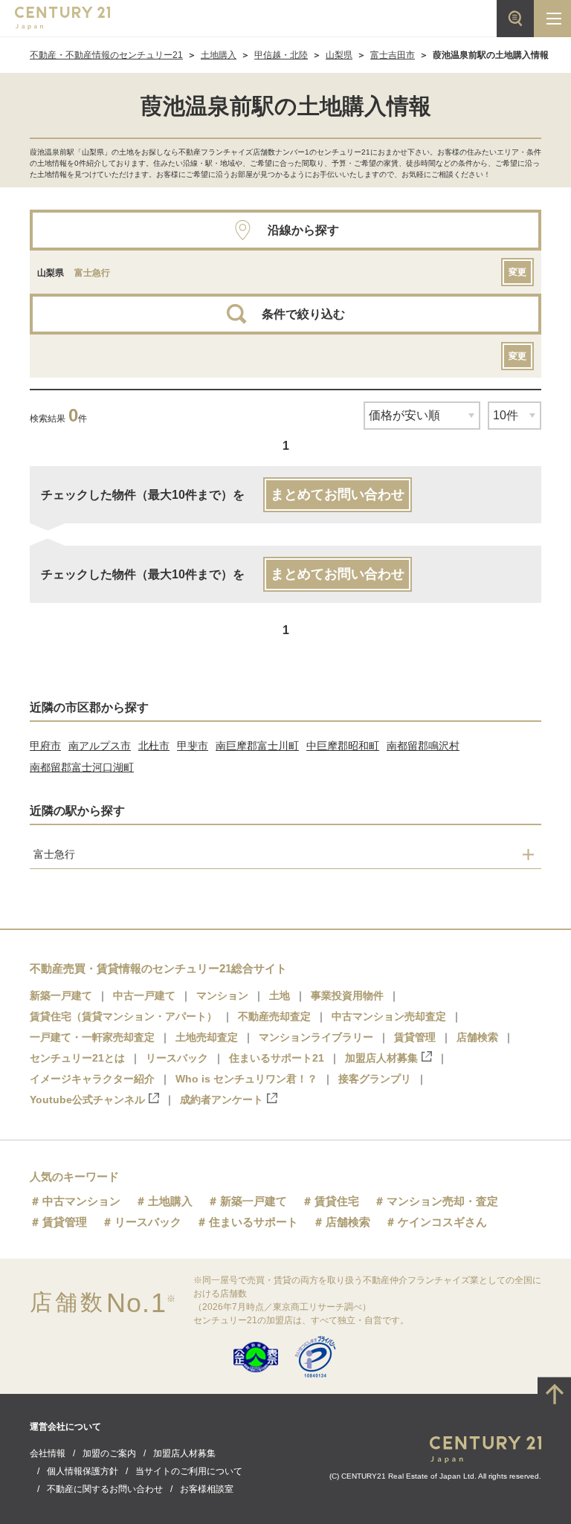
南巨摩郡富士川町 (257, 746)
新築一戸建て (61, 995)
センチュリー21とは (77, 1058)
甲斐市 (192, 746)
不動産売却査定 (274, 1016)
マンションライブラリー (316, 1037)
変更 (517, 272)
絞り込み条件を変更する (285, 1505)
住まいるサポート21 (276, 1058)
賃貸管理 (415, 1037)
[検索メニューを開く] (515, 18)
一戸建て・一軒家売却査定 (92, 1037)
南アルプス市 (99, 746)
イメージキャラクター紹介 (92, 1079)
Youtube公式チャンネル (87, 1099)
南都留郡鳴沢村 (423, 746)
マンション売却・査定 (442, 1201)
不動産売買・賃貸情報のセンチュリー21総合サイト (158, 968)
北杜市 (154, 746)
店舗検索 (477, 1037)
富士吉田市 (392, 55)
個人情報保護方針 (82, 1471)
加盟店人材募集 (381, 1058)
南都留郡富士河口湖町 (82, 767)
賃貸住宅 (336, 1201)
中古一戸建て (144, 995)
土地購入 (218, 55)
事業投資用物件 (347, 995)
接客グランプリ (374, 1079)
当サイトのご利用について (188, 1471)
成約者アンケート (221, 1099)
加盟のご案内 (109, 1453)
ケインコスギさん (442, 1221)
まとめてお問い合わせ (337, 494)
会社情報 (47, 1453)
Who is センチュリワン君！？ (246, 1079)
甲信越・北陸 (281, 55)
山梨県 (339, 55)
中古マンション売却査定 (389, 1016)
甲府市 (45, 746)
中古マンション (81, 1201)
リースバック (177, 1058)
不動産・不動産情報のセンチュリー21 (106, 55)
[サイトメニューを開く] (552, 18)
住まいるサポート (253, 1221)
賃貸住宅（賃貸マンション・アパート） (123, 1016)
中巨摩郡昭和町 (342, 746)
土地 (279, 995)
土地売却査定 (206, 1037)
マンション (222, 995)
